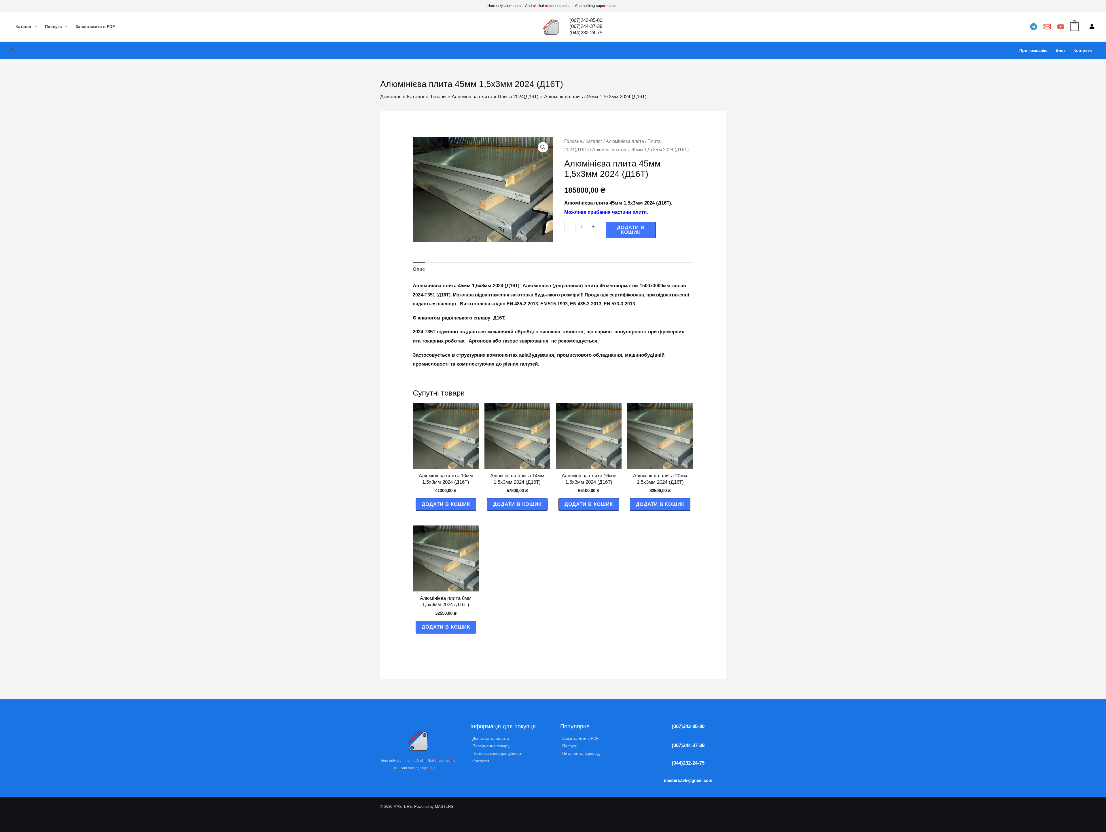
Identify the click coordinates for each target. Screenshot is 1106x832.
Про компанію (1033, 50)
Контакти (1082, 50)
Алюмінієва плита (625, 141)
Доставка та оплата (490, 738)
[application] (34, 26)
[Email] (1047, 26)
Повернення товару (491, 746)
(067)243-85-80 (688, 726)
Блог (1060, 50)
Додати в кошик (630, 230)
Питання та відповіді (581, 753)
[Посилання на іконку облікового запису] (1091, 26)
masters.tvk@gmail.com (688, 780)
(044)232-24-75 (688, 763)
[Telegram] (1033, 26)
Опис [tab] (419, 269)
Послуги (53, 26)
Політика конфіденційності (497, 753)
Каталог (24, 26)
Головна (573, 141)
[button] (12, 50)
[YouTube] (1060, 26)
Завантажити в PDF (95, 26)
